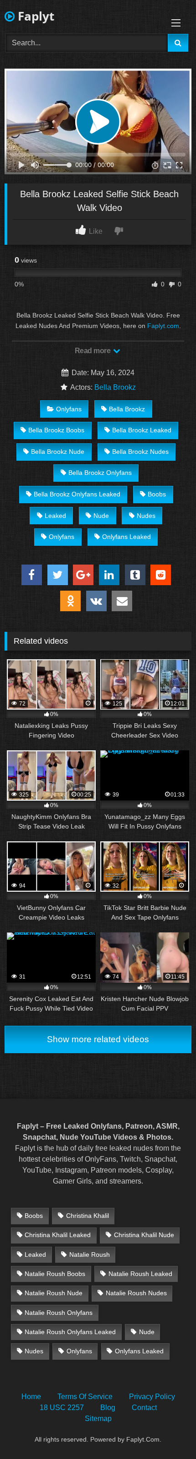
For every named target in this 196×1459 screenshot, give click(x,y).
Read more (93, 351)
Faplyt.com (163, 325)
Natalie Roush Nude (54, 1293)
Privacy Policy (152, 1396)
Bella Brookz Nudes (140, 451)
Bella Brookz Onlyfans (100, 472)
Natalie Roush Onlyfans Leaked (70, 1331)
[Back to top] (168, 1432)
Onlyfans (69, 409)
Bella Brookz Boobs (56, 430)
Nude (101, 515)
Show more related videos (98, 1039)
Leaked (55, 515)
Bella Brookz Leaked (141, 430)
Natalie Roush (89, 1254)
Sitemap (98, 1418)
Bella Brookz (115, 387)
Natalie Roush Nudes (136, 1293)
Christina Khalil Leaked (58, 1234)
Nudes (146, 515)
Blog (107, 1407)
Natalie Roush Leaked (140, 1273)
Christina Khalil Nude (144, 1234)
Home (31, 1396)
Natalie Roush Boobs (55, 1273)
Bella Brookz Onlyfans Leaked (77, 494)
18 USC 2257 (62, 1407)
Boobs (157, 494)
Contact (144, 1407)
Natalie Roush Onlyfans (59, 1312)
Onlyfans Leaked (126, 536)
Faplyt (34, 16)
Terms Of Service (85, 1396)
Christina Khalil (87, 1215)
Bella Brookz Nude (57, 451)
